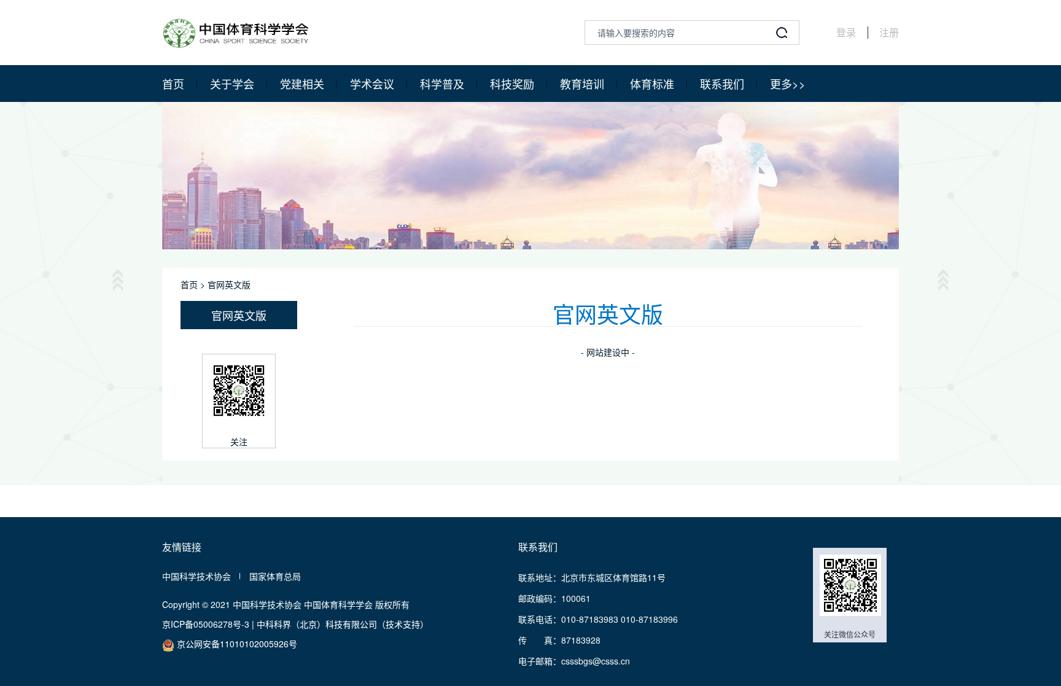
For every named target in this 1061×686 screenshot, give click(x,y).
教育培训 (582, 84)
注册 (889, 32)
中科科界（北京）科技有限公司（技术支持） (343, 624)
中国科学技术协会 (196, 576)
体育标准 (652, 84)
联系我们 (722, 84)
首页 (173, 84)
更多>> (788, 84)
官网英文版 (229, 284)
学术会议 (372, 84)
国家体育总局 (275, 576)
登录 (846, 32)
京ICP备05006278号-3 (205, 624)
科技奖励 (512, 84)
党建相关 (302, 84)
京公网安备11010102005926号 (235, 643)
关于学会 (232, 84)
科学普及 (442, 84)
